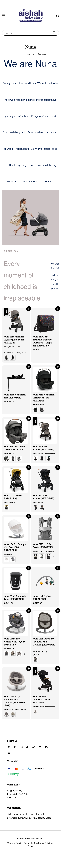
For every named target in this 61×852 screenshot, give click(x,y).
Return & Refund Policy (18, 794)
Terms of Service (15, 843)
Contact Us (12, 797)
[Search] (54, 32)
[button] (3, 15)
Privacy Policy (30, 843)
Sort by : (31, 54)
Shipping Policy (14, 790)
